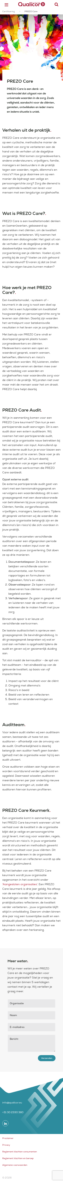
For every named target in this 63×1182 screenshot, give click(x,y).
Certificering (8, 11)
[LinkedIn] (5, 1123)
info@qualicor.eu (12, 1102)
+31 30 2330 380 (12, 1112)
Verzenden (46, 1058)
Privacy (6, 1145)
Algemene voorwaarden (14, 1165)
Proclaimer (7, 1138)
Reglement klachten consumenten (19, 1151)
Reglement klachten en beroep (18, 1158)
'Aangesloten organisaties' (19, 884)
